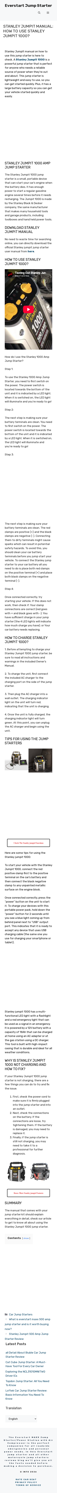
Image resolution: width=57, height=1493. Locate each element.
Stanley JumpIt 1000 (30, 59)
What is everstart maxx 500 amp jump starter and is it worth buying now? (27, 1324)
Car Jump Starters (20, 1314)
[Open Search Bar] (39, 13)
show (26, 1238)
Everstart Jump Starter (28, 5)
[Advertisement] (28, 131)
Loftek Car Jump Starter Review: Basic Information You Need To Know (26, 1394)
